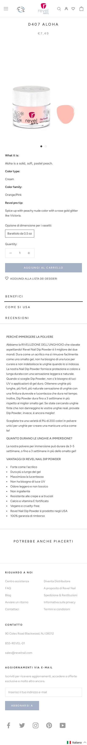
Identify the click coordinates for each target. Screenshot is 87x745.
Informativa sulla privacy (59, 602)
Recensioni (17, 318)
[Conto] (66, 8)
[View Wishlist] (74, 9)
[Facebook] (8, 725)
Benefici (14, 296)
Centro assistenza (17, 581)
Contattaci (12, 609)
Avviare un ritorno (16, 602)
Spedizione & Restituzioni (60, 595)
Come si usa (18, 307)
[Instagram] (35, 725)
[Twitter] (22, 725)
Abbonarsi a (22, 705)
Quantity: (11, 244)
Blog (8, 595)
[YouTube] (62, 725)
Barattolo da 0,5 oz (19, 233)
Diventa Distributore (57, 581)
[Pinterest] (49, 725)
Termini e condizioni (57, 609)
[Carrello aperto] (81, 9)
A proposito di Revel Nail (60, 588)
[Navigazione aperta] (6, 8)
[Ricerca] (59, 8)
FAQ (8, 588)
